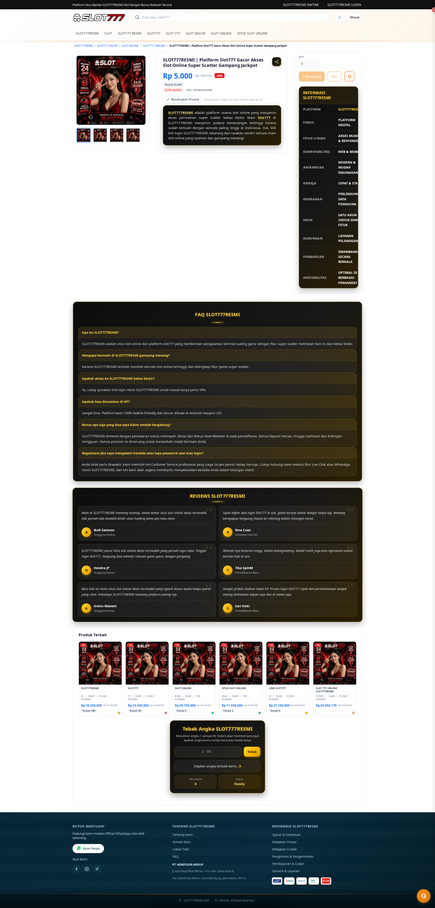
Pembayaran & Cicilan (288, 864)
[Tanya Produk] (349, 76)
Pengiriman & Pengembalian (293, 856)
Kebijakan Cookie (284, 849)
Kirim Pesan (91, 849)
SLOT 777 (173, 33)
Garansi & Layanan (286, 871)
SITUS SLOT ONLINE (252, 33)
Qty (301, 57)
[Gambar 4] (133, 135)
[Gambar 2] (100, 135)
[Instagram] (87, 869)
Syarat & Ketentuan (286, 835)
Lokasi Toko (181, 849)
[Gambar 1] (83, 135)
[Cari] (137, 17)
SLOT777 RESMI (130, 33)
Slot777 (264, 117)
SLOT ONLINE (221, 33)
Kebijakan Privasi (284, 842)
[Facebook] (76, 869)
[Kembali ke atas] (425, 885)
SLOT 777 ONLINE (154, 45)
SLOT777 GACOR (107, 45)
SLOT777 (153, 33)
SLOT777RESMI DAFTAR (301, 4)
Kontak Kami (182, 842)
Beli (334, 76)
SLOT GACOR (195, 33)
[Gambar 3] (116, 135)
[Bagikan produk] (276, 61)
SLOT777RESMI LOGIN (344, 4)
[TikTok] (97, 869)
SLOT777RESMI (87, 33)
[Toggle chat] (423, 896)
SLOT (108, 33)
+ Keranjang (311, 76)
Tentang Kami (183, 835)
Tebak (252, 752)
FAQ (176, 856)
